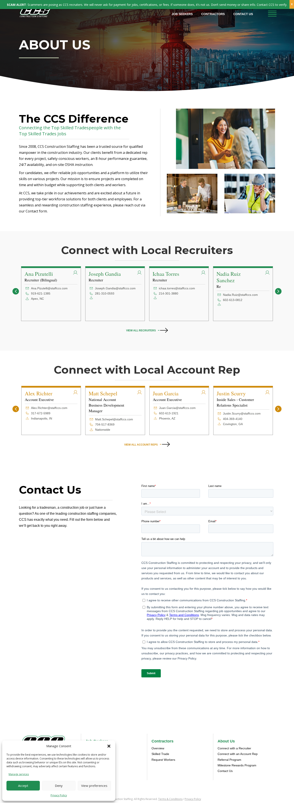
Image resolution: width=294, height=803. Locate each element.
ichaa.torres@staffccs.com (177, 288)
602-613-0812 (232, 300)
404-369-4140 (232, 419)
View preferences (94, 785)
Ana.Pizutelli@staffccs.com (49, 288)
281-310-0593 (104, 293)
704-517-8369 (105, 424)
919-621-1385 (40, 293)
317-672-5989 (40, 413)
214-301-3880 (168, 293)
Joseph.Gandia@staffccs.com (115, 288)
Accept (23, 785)
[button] (109, 746)
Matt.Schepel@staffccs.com (114, 419)
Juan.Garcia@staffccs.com (177, 408)
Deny (59, 785)
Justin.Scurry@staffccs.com (242, 413)
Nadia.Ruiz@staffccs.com (240, 294)
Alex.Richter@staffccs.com (49, 408)
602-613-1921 (168, 413)
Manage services (19, 774)
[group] (51, 293)
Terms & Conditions (170, 799)
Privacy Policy (59, 795)
